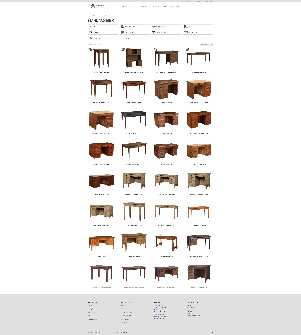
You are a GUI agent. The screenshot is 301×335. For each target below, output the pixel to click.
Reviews (206, 1)
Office (164, 6)
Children (133, 6)
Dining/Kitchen (144, 6)
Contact (211, 1)
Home (89, 16)
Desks (98, 16)
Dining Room (91, 309)
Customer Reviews (126, 312)
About (183, 1)
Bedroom (124, 6)
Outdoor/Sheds (174, 6)
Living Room (155, 6)
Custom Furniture (190, 1)
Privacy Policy (108, 332)
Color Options (198, 1)
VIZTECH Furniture (128, 332)
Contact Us (124, 322)
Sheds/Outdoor (92, 319)
